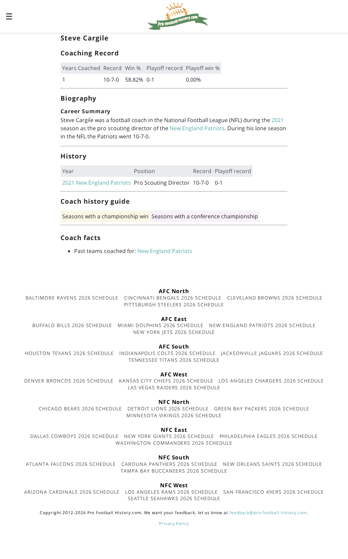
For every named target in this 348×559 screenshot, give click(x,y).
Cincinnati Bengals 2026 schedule (173, 297)
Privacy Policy (174, 523)
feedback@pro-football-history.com (268, 512)
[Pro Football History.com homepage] (177, 15)
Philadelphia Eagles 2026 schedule (269, 436)
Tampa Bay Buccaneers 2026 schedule (174, 471)
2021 (278, 120)
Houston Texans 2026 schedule (69, 353)
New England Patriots (197, 128)
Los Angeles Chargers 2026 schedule (271, 380)
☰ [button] (9, 16)
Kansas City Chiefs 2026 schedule (166, 380)
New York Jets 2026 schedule (174, 332)
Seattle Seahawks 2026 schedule (174, 498)
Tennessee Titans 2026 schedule (174, 360)
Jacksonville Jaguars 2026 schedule (272, 353)
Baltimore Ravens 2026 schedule (72, 297)
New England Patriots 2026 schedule (262, 325)
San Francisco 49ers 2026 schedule (273, 492)
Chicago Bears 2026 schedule (80, 408)
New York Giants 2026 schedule (169, 436)
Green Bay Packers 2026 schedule (261, 408)
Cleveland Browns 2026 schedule (275, 297)
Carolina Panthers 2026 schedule (169, 464)
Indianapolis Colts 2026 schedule (167, 353)
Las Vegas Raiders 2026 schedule (174, 387)
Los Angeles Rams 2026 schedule (171, 492)
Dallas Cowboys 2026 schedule (74, 436)
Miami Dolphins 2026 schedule (161, 325)
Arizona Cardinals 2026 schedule (72, 492)
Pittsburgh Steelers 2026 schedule (174, 304)
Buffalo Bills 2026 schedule (72, 325)
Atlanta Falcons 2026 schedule (71, 464)
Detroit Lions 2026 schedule (168, 408)
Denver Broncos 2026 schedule (69, 380)
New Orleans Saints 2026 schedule (272, 464)
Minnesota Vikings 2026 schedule (174, 415)
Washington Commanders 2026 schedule (174, 443)
